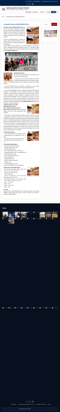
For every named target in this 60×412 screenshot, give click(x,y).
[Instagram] (30, 4)
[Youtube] (33, 4)
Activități (42, 12)
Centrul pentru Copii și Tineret (17, 8)
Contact (48, 12)
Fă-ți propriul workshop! (40, 404)
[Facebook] (27, 4)
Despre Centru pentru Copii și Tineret (25, 404)
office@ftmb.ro (37, 1)
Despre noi (35, 12)
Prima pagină (28, 12)
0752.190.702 (29, 1)
